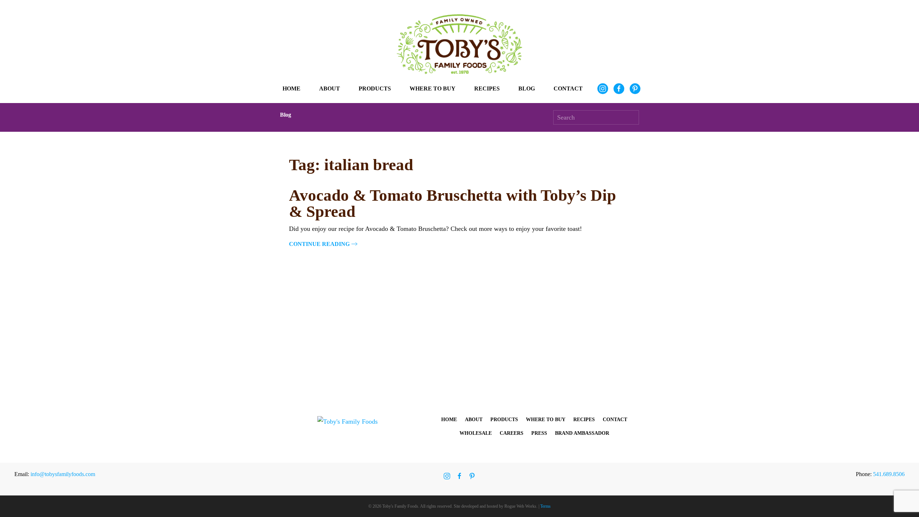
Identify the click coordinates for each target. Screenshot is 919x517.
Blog (526, 88)
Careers (511, 433)
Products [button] (375, 88)
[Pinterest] (635, 88)
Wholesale (476, 433)
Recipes (487, 88)
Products (504, 419)
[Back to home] (459, 44)
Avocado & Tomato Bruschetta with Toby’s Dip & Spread (452, 203)
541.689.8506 (889, 474)
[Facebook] (619, 88)
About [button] (329, 88)
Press (539, 433)
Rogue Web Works (520, 506)
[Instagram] (602, 88)
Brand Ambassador (582, 433)
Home (291, 88)
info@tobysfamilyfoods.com (63, 474)
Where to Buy (433, 88)
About (473, 419)
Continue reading (319, 244)
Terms (545, 506)
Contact (568, 88)
